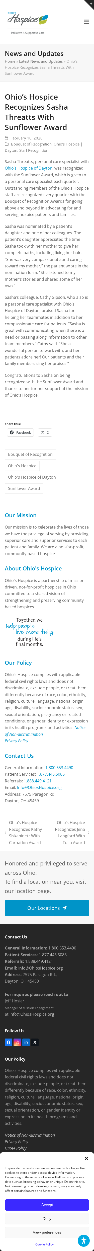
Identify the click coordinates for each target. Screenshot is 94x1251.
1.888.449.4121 (38, 781)
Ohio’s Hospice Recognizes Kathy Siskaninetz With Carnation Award (23, 832)
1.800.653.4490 (59, 767)
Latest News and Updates (41, 61)
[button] (86, 1158)
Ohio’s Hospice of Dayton (28, 168)
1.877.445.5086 (51, 774)
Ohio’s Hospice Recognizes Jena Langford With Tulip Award (68, 832)
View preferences (47, 1232)
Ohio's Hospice (22, 466)
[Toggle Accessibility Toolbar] (83, 1240)
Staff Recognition (33, 150)
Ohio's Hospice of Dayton (32, 477)
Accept (47, 1205)
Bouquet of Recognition (31, 143)
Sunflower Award (24, 488)
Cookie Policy (44, 1244)
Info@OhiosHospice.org (39, 787)
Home (10, 61)
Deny (47, 1218)
